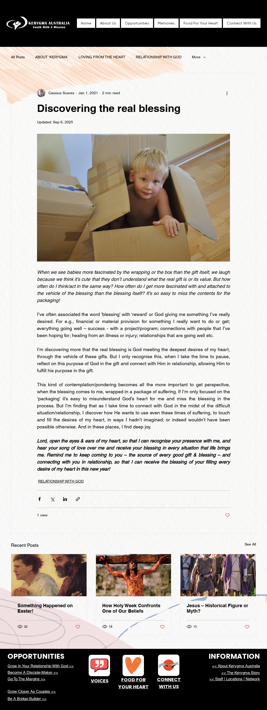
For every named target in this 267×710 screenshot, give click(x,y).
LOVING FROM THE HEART (101, 57)
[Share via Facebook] (39, 499)
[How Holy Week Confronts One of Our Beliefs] (133, 575)
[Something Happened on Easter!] (49, 575)
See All (250, 544)
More (196, 57)
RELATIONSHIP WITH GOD (158, 57)
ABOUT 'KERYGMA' (51, 57)
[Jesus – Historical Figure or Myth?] (218, 575)
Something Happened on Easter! (45, 608)
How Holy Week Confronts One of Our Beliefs (131, 608)
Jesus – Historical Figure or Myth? (217, 608)
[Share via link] (77, 499)
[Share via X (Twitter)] (52, 499)
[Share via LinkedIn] (65, 499)
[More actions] (227, 93)
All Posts (18, 57)
